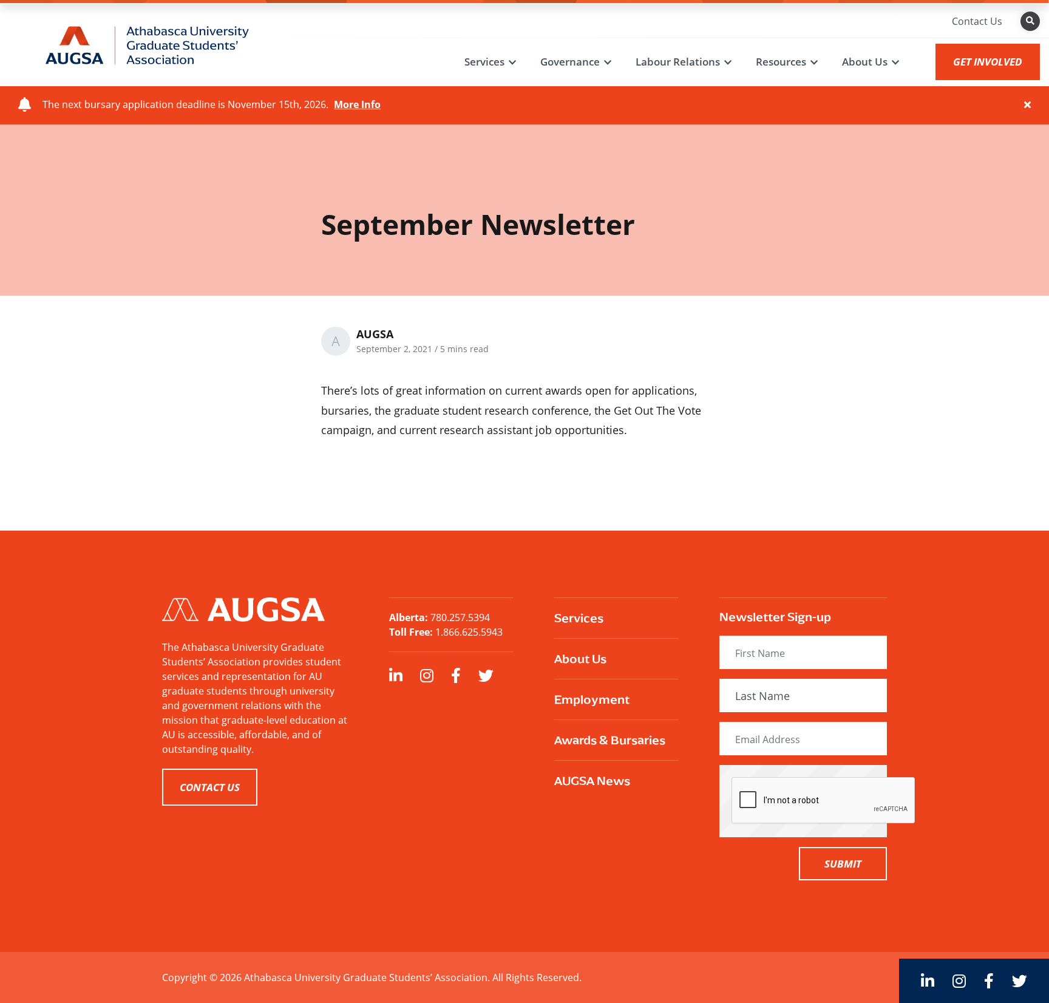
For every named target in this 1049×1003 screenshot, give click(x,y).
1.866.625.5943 (469, 632)
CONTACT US (210, 787)
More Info (357, 104)
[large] (395, 675)
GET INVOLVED (987, 62)
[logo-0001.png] (147, 43)
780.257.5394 (460, 617)
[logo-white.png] (243, 608)
